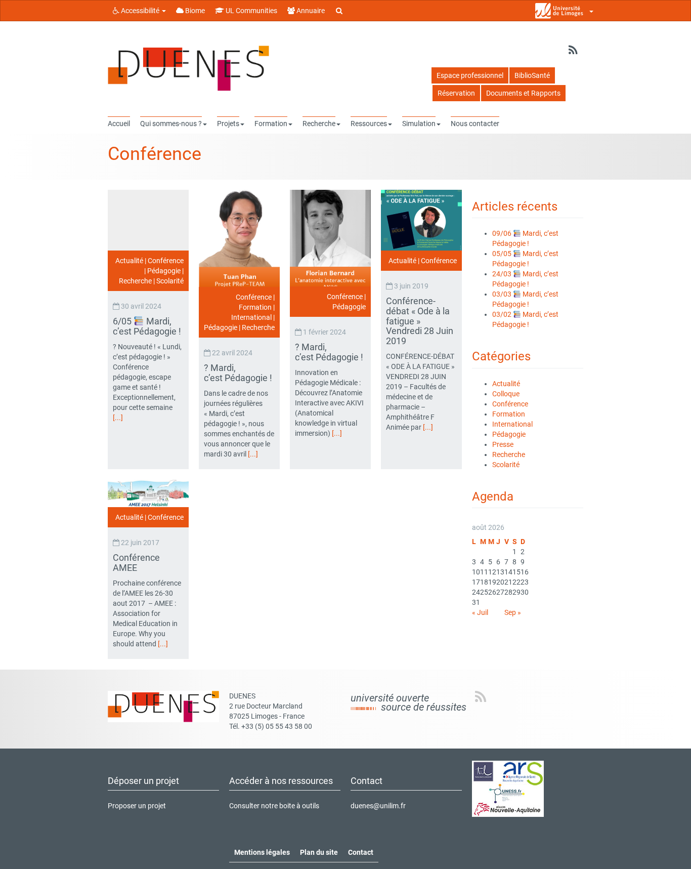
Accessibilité (140, 11)
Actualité (129, 261)
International (251, 317)
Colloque (506, 394)
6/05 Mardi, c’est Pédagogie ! (148, 326)
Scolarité (170, 281)
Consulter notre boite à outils (274, 806)
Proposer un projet (137, 806)
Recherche (135, 281)
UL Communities (250, 11)
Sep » (512, 612)
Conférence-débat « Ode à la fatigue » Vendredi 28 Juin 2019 (419, 321)
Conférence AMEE (136, 562)
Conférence (166, 261)
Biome (194, 11)
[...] (118, 417)
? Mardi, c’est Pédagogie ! (239, 372)
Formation (255, 307)
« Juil (480, 612)
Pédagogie (164, 271)
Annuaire (310, 11)
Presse (502, 444)
